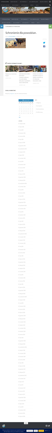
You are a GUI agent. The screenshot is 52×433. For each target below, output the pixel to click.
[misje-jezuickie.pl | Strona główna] (26, 9)
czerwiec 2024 (22, 186)
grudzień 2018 (23, 340)
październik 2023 (23, 205)
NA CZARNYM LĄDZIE (33, 1)
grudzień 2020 (23, 290)
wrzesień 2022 (22, 237)
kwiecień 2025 (22, 164)
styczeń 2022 (22, 259)
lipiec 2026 (22, 126)
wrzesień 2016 (22, 400)
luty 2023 (21, 221)
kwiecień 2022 (22, 249)
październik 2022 (23, 233)
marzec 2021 (22, 281)
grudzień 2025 (23, 145)
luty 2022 (21, 255)
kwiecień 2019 (22, 331)
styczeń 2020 (22, 312)
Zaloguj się (38, 102)
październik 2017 (23, 375)
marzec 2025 (22, 167)
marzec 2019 (22, 334)
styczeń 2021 (22, 287)
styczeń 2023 (22, 224)
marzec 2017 (22, 391)
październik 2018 (23, 347)
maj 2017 (21, 385)
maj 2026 (21, 130)
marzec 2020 (22, 309)
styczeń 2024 (22, 199)
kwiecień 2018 (22, 356)
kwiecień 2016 (22, 410)
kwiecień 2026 (22, 133)
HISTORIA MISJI (23, 1)
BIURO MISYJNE (14, 1)
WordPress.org (39, 112)
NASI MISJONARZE (44, 1)
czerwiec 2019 (22, 328)
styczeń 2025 (22, 174)
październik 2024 (23, 183)
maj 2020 (21, 303)
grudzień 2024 (23, 177)
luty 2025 (21, 171)
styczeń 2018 (22, 366)
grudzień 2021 (23, 262)
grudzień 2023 (23, 202)
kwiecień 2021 (22, 278)
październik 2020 (23, 296)
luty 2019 (21, 337)
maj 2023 (21, 211)
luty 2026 (21, 139)
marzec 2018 (22, 359)
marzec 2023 (22, 218)
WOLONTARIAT (15, 5)
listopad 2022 (22, 230)
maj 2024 (21, 189)
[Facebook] (47, 426)
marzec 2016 (22, 413)
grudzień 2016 (23, 397)
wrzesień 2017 (22, 378)
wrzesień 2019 (22, 322)
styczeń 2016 (22, 416)
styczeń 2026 (22, 142)
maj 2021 (21, 274)
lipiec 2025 (22, 155)
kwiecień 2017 (22, 388)
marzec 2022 (22, 252)
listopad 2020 (22, 293)
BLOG (37, 5)
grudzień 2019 (23, 315)
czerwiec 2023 (22, 208)
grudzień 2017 (23, 369)
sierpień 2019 (22, 325)
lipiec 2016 (22, 403)
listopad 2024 (22, 180)
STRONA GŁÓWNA (5, 1)
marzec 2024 (22, 193)
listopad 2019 (22, 318)
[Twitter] (49, 426)
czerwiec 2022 (22, 243)
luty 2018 (21, 362)
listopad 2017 (22, 372)
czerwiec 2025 (22, 158)
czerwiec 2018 (22, 353)
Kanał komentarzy (40, 109)
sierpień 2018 (22, 350)
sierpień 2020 (22, 300)
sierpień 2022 (22, 240)
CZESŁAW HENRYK (11, 36)
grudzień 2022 (23, 227)
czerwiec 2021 (22, 271)
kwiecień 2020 (22, 306)
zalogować (12, 93)
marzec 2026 (22, 136)
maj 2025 (21, 161)
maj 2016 (21, 407)
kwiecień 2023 (22, 215)
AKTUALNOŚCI (24, 5)
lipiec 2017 (22, 381)
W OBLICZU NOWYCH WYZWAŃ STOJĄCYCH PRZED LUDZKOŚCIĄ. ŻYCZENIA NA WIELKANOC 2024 (38, 77)
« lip (19, 117)
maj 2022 (21, 246)
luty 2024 (21, 196)
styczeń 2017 (22, 394)
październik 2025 (23, 148)
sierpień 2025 (22, 152)
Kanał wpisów (39, 106)
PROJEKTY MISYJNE (5, 5)
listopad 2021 (22, 265)
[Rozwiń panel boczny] (1, 26)
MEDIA (31, 5)
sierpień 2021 (22, 268)
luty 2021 (21, 284)
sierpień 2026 (22, 123)
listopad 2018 (22, 344)
